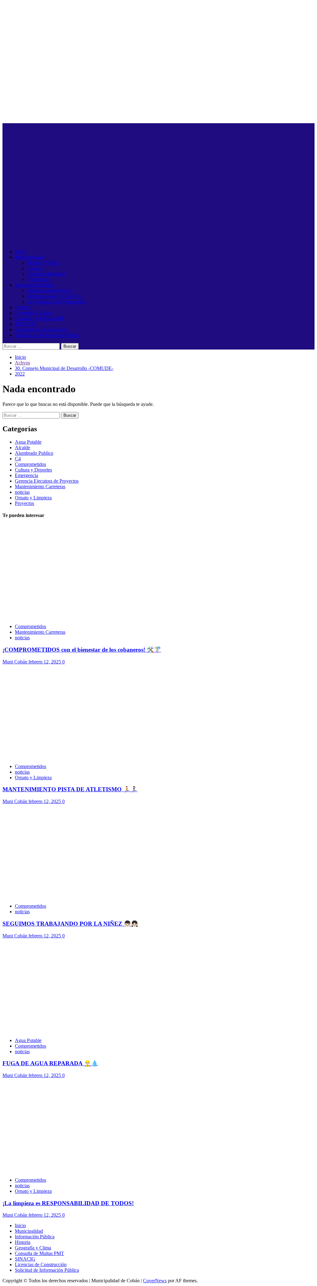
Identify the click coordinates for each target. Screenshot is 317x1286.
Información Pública (34, 285)
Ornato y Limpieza (33, 497)
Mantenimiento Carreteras (40, 486)
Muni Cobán (15, 661)
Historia (22, 307)
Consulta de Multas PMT (39, 318)
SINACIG (25, 324)
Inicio (20, 251)
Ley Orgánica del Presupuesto (56, 301)
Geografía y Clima (33, 312)
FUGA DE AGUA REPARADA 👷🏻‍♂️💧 (50, 1063)
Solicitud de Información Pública (47, 335)
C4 (18, 458)
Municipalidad (29, 257)
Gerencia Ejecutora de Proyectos (47, 481)
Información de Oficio (49, 290)
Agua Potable (28, 442)
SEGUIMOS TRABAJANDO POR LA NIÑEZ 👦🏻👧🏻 (70, 923)
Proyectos (24, 503)
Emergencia (26, 475)
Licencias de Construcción (41, 329)
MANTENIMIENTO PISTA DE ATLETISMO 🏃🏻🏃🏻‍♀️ (69, 789)
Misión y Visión (43, 262)
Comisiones (38, 279)
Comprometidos (30, 464)
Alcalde (34, 268)
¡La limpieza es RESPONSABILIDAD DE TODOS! (68, 1203)
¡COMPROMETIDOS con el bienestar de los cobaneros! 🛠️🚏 (81, 649)
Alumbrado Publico (34, 453)
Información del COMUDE (54, 296)
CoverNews (155, 1280)
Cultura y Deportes (33, 469)
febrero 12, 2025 (45, 661)
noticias (22, 492)
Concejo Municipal (46, 273)
